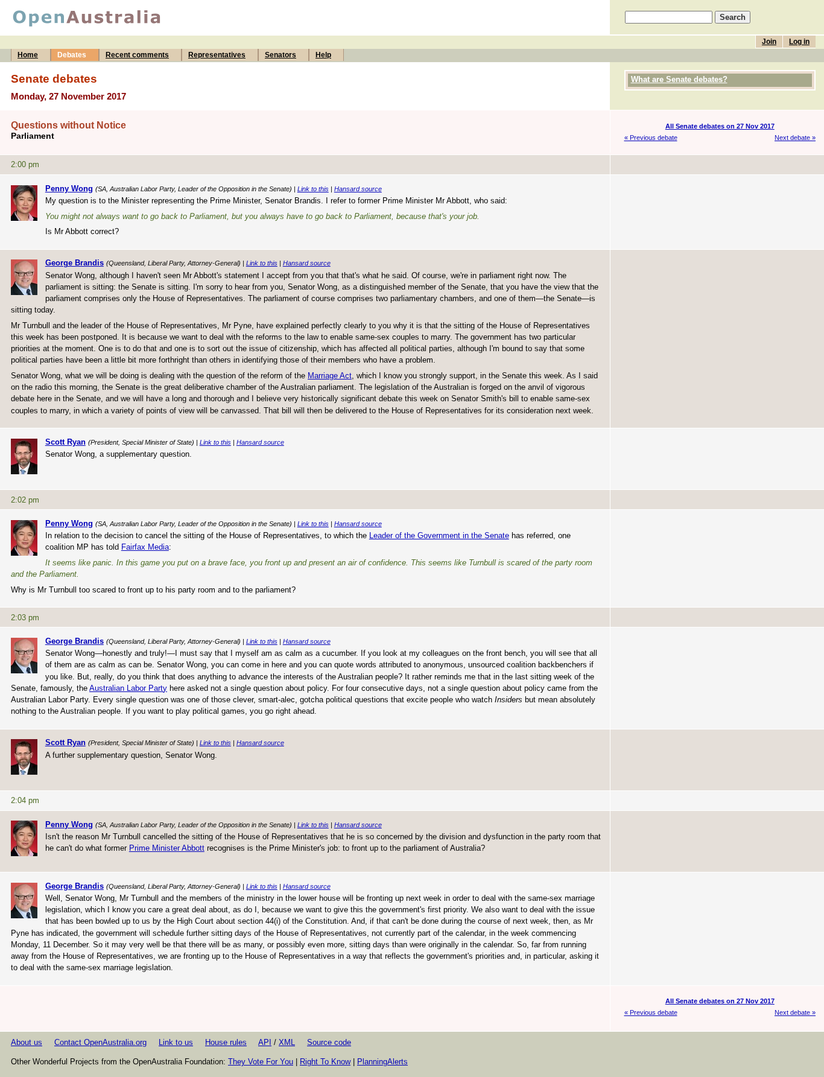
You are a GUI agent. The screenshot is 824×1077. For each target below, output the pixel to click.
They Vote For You (260, 1061)
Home (27, 55)
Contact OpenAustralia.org (100, 1042)
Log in (799, 41)
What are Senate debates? (679, 79)
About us (26, 1042)
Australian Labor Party (128, 688)
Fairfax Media (145, 546)
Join (769, 41)
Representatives (217, 55)
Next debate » (795, 137)
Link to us (176, 1042)
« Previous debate (650, 137)
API (264, 1042)
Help (323, 55)
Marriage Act (330, 375)
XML (287, 1042)
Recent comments (137, 55)
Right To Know (325, 1061)
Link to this (313, 188)
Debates (71, 55)
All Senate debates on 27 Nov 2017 (720, 126)
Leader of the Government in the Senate (439, 535)
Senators (280, 55)
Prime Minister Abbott (166, 848)
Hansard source (358, 188)
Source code (329, 1042)
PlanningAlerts (382, 1061)
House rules (226, 1042)
